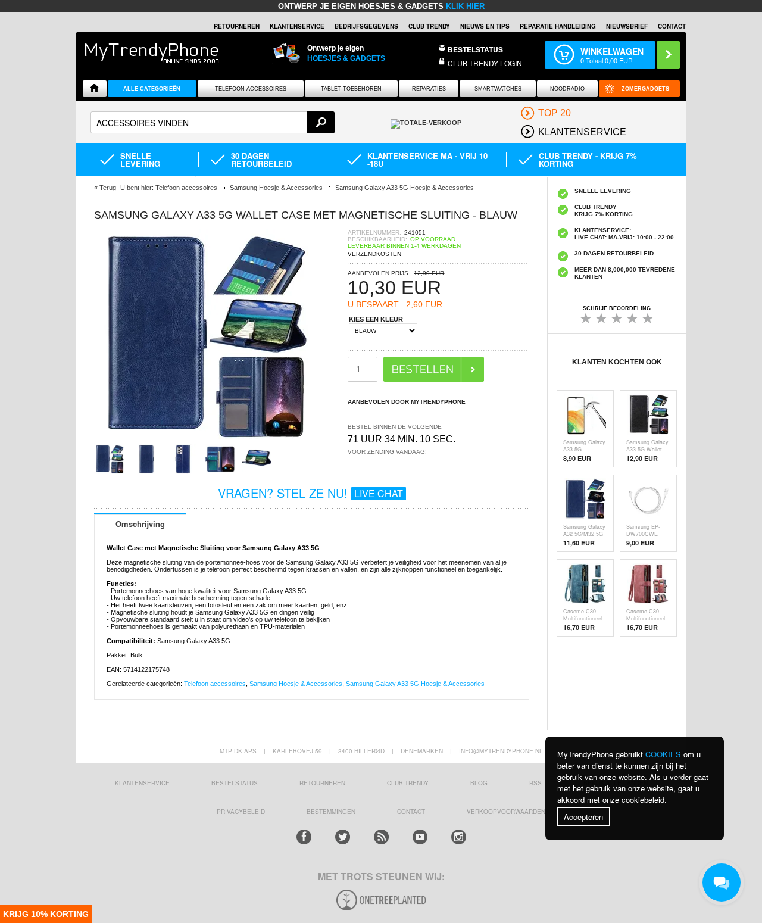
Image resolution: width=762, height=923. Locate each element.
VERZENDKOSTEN (374, 254)
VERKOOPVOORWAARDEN (506, 811)
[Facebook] (303, 837)
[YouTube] (420, 837)
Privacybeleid (241, 811)
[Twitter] (342, 837)
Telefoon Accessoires (250, 89)
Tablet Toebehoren (351, 89)
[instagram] (458, 837)
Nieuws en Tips (485, 26)
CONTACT (411, 811)
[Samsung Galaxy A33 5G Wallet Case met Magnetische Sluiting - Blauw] (201, 440)
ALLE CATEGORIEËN (151, 89)
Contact (672, 26)
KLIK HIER (465, 6)
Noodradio (567, 89)
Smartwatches (497, 89)
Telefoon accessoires (215, 683)
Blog (479, 783)
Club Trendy (429, 26)
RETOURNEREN (237, 26)
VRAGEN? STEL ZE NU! (310, 492)
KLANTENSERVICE (297, 26)
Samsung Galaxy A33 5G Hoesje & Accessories (415, 683)
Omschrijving (140, 523)
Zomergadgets (645, 89)
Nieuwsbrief (627, 26)
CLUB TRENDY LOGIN (485, 63)
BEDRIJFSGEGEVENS (366, 26)
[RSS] (381, 837)
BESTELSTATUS (475, 49)
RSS (535, 783)
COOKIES (663, 754)
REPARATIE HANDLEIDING (558, 26)
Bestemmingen (331, 811)
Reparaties (429, 89)
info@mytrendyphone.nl (501, 751)
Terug (107, 187)
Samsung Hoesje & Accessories (295, 683)
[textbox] (212, 122)
